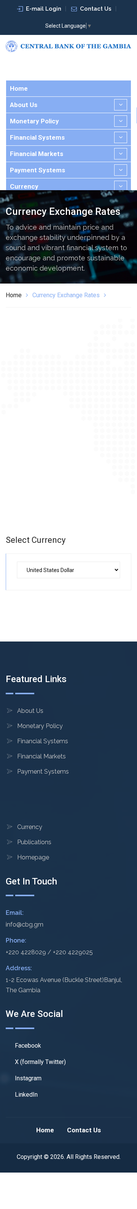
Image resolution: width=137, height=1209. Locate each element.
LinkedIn (25, 1094)
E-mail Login (43, 8)
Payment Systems (37, 170)
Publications (34, 842)
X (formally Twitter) (39, 1062)
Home (19, 88)
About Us (23, 105)
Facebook (27, 1045)
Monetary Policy (34, 121)
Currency (24, 186)
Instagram (27, 1078)
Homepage (33, 857)
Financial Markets (36, 154)
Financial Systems (37, 137)
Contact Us (96, 8)
